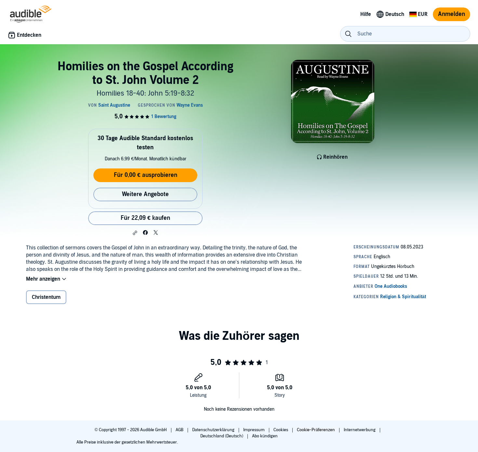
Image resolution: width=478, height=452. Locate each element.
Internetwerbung (360, 429)
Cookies (281, 429)
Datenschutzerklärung (213, 429)
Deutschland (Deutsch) (222, 436)
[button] (135, 232)
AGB (180, 429)
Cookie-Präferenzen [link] (316, 429)
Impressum (254, 429)
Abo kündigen (265, 436)
